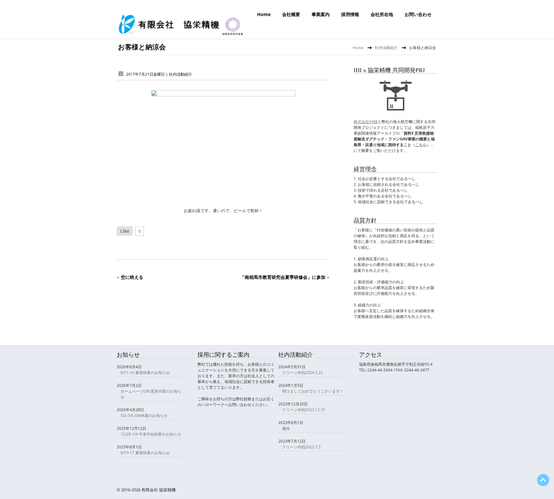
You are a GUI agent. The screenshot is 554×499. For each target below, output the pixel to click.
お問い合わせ (418, 14)
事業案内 (321, 14)
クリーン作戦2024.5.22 (302, 372)
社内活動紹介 (386, 47)
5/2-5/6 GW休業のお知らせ (144, 415)
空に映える (132, 277)
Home (264, 14)
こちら (421, 144)
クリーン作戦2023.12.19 (303, 409)
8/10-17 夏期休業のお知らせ (145, 452)
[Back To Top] (543, 480)
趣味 (286, 428)
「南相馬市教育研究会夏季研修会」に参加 (282, 277)
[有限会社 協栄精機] (181, 34)
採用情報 (350, 14)
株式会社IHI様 (366, 121)
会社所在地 (382, 14)
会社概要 (291, 14)
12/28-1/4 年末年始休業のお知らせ (151, 434)
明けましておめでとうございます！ (313, 391)
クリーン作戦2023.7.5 (301, 447)
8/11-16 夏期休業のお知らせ (145, 372)
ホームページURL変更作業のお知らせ (151, 394)
